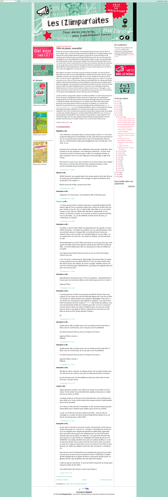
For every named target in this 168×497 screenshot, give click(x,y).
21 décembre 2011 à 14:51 (67, 342)
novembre (120, 151)
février (119, 169)
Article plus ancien (106, 480)
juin (119, 161)
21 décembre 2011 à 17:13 (67, 383)
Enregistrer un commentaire (64, 476)
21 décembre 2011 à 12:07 (67, 288)
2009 (117, 174)
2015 (117, 107)
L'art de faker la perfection (125, 140)
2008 (117, 176)
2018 (117, 101)
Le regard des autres (123, 146)
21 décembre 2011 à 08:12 (67, 170)
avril (119, 165)
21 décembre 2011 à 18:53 (67, 421)
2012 (117, 113)
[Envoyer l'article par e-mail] (71, 122)
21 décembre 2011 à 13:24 (67, 319)
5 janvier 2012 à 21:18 (66, 473)
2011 (117, 115)
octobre (120, 153)
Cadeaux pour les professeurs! (126, 133)
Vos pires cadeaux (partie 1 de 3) (126, 122)
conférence (118, 49)
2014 (117, 109)
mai (119, 163)
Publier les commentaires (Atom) (76, 484)
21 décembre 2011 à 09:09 (67, 221)
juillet (119, 159)
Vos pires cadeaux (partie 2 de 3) (126, 120)
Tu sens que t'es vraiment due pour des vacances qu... (126, 127)
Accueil (84, 480)
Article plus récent (62, 480)
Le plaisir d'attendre (123, 131)
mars (119, 167)
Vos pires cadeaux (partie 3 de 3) (126, 119)
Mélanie (59, 201)
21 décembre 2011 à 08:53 (67, 198)
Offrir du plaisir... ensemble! (69, 48)
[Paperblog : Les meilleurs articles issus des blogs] (85, 490)
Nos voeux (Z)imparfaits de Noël (126, 124)
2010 (117, 172)
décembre (120, 117)
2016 (117, 105)
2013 (117, 111)
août (119, 157)
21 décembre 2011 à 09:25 (67, 271)
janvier (119, 170)
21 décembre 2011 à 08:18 (67, 188)
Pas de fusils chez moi (123, 138)
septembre (121, 155)
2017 (117, 103)
